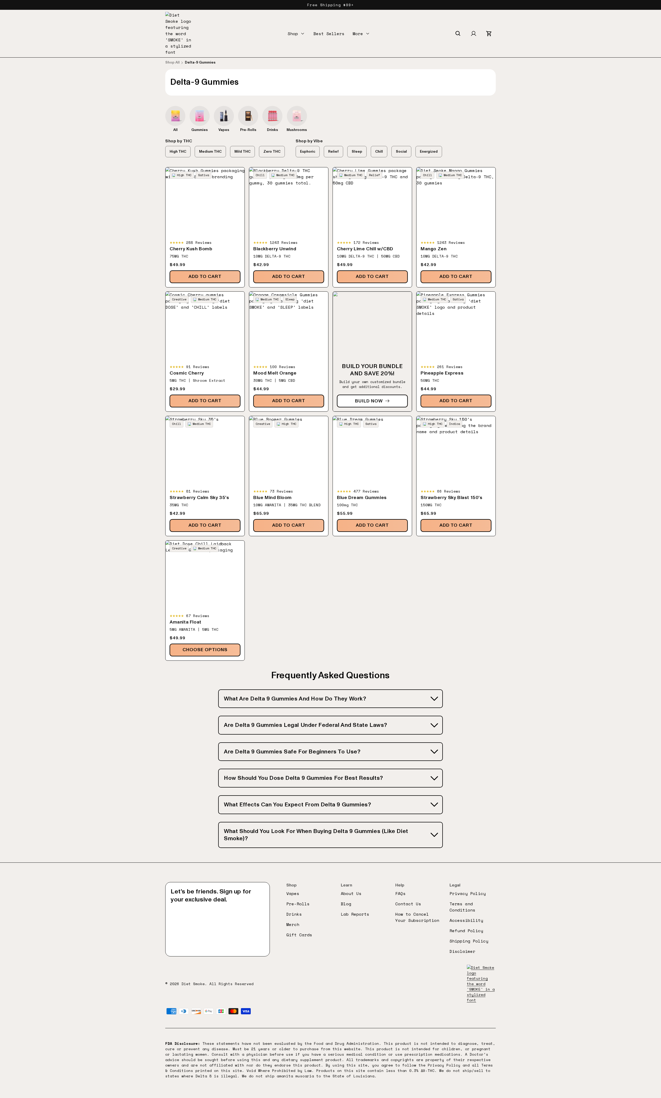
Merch (292, 924)
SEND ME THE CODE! (217, 934)
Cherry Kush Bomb (191, 249)
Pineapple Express (442, 373)
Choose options (205, 650)
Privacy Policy (468, 893)
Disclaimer (462, 951)
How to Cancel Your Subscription (417, 917)
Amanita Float (185, 622)
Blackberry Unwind (274, 249)
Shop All (172, 62)
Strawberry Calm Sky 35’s (199, 498)
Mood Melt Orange (275, 373)
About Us (351, 893)
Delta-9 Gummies (200, 62)
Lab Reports (355, 914)
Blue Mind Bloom (272, 498)
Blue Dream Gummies (362, 498)
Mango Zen (433, 249)
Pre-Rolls (298, 904)
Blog (346, 904)
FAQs (400, 893)
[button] (296, 33)
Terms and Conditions (462, 907)
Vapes (292, 893)
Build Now (369, 401)
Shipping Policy (469, 941)
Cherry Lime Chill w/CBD (365, 249)
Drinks (294, 914)
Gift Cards (299, 935)
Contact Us (408, 904)
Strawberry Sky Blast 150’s (452, 498)
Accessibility (466, 920)
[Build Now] (372, 351)
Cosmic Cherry (187, 373)
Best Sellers (328, 33)
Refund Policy (466, 931)
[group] (175, 119)
